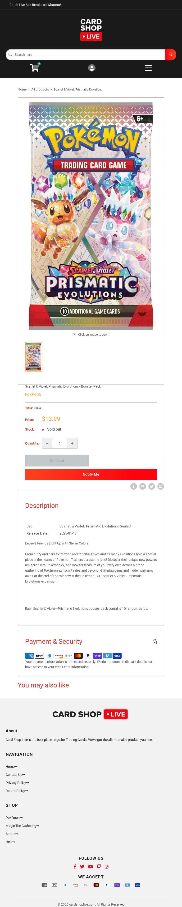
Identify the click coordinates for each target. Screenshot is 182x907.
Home (22, 89)
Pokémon (33, 395)
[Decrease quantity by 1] (47, 443)
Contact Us (14, 775)
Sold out (57, 460)
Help (9, 842)
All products (40, 89)
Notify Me (91, 474)
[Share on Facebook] (133, 486)
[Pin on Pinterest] (142, 486)
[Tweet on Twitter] (151, 486)
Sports (10, 834)
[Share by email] (160, 486)
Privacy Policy (16, 783)
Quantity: (32, 443)
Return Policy (15, 791)
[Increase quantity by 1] (72, 443)
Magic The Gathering (21, 826)
